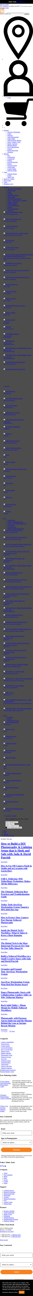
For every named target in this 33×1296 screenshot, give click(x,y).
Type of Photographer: (8, 1260)
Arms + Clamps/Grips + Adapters (17, 200)
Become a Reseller (9, 1211)
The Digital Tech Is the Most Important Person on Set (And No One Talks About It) (15, 945)
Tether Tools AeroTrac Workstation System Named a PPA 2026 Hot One (15, 907)
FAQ (5, 1200)
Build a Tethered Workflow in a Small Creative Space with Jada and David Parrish (16, 958)
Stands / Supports (12, 144)
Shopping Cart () (8, 184)
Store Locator (4, 1240)
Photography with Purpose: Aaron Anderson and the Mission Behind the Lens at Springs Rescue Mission (16, 1022)
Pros (5, 832)
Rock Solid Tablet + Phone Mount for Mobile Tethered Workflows (14, 1007)
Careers (6, 1181)
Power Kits (10, 525)
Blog (5, 831)
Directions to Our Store (6, 1231)
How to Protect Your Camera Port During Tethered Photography (14, 920)
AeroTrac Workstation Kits (15, 522)
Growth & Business (6, 1048)
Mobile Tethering (6, 1053)
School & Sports (12, 165)
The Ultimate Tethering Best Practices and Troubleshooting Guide (15, 894)
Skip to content (4, 4)
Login (9, 97)
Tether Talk (10, 177)
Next (13, 1031)
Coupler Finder (11, 169)
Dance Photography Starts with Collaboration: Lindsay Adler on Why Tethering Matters (16, 995)
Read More (4, 862)
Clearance (10, 152)
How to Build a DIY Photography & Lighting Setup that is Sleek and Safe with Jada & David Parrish (16, 850)
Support (6, 834)
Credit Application (9, 1212)
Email (3, 1129)
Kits (8, 155)
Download (16, 1150)
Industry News (5, 1051)
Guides (9, 175)
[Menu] (4, 127)
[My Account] (18, 96)
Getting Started (5, 1046)
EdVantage (7, 1216)
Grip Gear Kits (11, 527)
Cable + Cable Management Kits (16, 523)
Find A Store (7, 180)
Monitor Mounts (12, 145)
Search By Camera (11, 816)
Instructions (7, 1195)
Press (5, 1178)
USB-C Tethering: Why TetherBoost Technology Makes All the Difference (15, 881)
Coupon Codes (8, 1202)
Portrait (9, 164)
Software (10, 135)
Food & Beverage (12, 162)
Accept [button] (21, 1292)
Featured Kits (11, 520)
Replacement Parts (12, 150)
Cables (9, 134)
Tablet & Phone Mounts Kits (15, 528)
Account (6, 1197)
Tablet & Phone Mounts (14, 140)
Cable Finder (11, 167)
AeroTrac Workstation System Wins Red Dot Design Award (15, 983)
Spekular (19, 2)
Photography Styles (6, 1055)
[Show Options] (30, 1142)
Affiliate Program (9, 1217)
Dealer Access (8, 1214)
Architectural (11, 157)
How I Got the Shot (6, 1049)
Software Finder (12, 170)
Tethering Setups (6, 1061)
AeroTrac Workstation (13, 132)
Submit (16, 1272)
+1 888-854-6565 (16, 1235)
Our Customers (8, 1175)
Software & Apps (6, 1057)
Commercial (10, 159)
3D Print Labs (11, 190)
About (5, 1173)
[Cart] (18, 125)
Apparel (9, 149)
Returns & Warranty (9, 1192)
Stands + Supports (12, 202)
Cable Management (13, 137)
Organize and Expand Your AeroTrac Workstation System (14, 971)
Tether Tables (11, 139)
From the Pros (5, 1044)
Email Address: (6, 1251)
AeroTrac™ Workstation (14, 189)
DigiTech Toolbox (9, 836)
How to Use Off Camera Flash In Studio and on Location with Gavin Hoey (16, 868)
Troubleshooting (5, 1062)
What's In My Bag (6, 1066)
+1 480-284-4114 (15, 1236)
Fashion (9, 160)
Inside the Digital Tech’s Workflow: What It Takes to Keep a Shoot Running (14, 933)
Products (6, 130)
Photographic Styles (13, 720)
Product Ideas (8, 1204)
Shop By (6, 154)
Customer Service (9, 1190)
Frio (23, 2)
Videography (5, 1064)
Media (5, 1176)
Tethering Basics (12, 174)
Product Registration (9, 1199)
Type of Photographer (9, 1138)
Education (10, 717)
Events (9, 719)
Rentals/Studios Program (11, 1219)
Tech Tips (4, 1059)
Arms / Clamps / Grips (13, 142)
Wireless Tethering (6, 1068)
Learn (5, 172)
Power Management (13, 147)
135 (10, 1031)
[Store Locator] (18, 59)
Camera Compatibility (7, 1042)
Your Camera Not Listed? (14, 827)
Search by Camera (9, 179)
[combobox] (16, 1142)
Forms (5, 1183)
